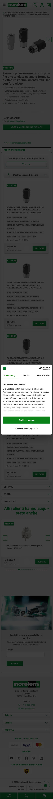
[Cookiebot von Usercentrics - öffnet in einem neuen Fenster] (39, 368)
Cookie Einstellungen (25, 428)
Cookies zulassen (26, 420)
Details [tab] (26, 375)
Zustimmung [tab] (9, 375)
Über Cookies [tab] (43, 375)
